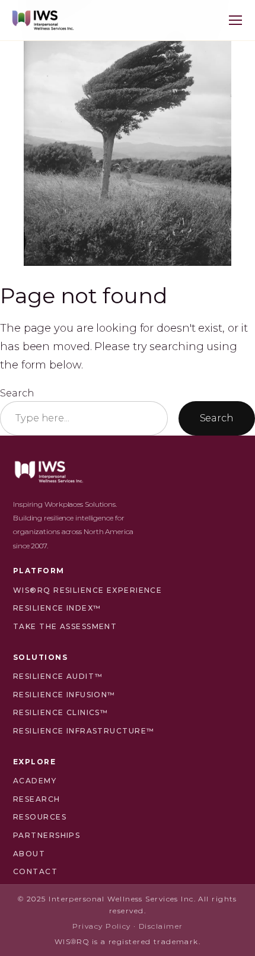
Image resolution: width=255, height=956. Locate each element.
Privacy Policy (101, 926)
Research (36, 799)
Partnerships (46, 835)
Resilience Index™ (57, 608)
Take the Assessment (65, 626)
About (29, 853)
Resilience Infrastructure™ (83, 730)
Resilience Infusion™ (64, 694)
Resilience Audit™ (58, 676)
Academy (34, 780)
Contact (35, 871)
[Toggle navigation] (235, 20)
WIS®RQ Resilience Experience (87, 590)
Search (17, 393)
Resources (39, 816)
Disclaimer (161, 926)
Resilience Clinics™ (60, 712)
